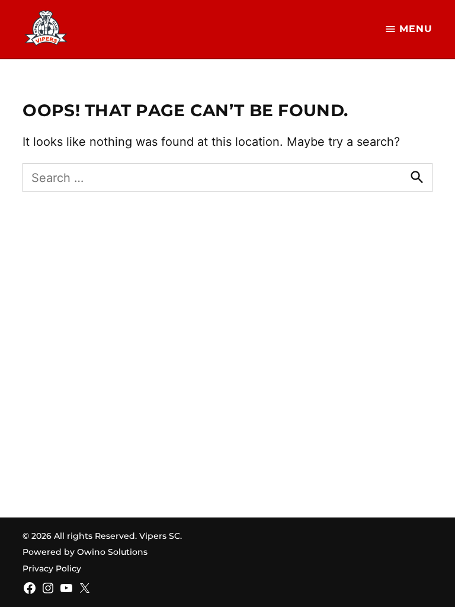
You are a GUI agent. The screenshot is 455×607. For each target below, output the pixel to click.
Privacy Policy (52, 568)
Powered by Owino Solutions (85, 552)
